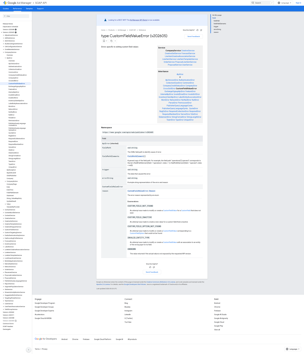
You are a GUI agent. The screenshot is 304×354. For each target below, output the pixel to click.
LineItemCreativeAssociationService (180, 56)
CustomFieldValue (170, 210)
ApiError (180, 74)
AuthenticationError (187, 80)
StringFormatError (179, 117)
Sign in (298, 3)
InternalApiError (166, 94)
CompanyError (191, 86)
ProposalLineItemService (185, 62)
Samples (29, 8)
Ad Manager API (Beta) (138, 20)
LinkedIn (128, 314)
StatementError (165, 117)
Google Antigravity (221, 318)
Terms (37, 349)
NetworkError (175, 100)
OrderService (169, 62)
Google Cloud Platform (102, 339)
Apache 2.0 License (103, 284)
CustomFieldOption (137, 233)
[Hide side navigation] (28, 349)
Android (217, 303)
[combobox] (262, 3)
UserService (187, 65)
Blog (126, 303)
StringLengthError (194, 117)
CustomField (185, 210)
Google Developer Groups (44, 307)
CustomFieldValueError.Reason (141, 191)
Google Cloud (219, 322)
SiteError (194, 114)
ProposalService (175, 65)
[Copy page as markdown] (111, 41)
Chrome (217, 307)
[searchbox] (16, 16)
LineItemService (169, 59)
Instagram (128, 311)
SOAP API (41, 3)
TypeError (179, 120)
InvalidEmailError (181, 94)
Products (111, 30)
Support (40, 8)
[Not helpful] (201, 30)
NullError (195, 100)
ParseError (173, 103)
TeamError (171, 120)
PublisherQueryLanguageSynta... (175, 108)
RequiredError (195, 111)
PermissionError (185, 103)
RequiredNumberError (171, 114)
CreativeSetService (173, 53)
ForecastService (188, 53)
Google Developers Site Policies (135, 284)
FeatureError (190, 91)
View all (217, 330)
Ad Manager (24, 3)
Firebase (217, 311)
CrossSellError (169, 88)
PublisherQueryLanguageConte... (180, 105)
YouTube (128, 322)
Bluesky (127, 307)
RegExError (164, 111)
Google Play (218, 326)
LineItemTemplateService (187, 59)
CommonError (188, 83)
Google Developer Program (45, 303)
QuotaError (193, 108)
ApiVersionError (171, 80)
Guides (6, 8)
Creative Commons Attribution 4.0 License (161, 282)
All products (132, 339)
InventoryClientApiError (168, 97)
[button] (15, 32)
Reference (17, 8)
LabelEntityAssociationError (189, 97)
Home (103, 30)
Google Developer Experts (44, 311)
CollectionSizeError (174, 83)
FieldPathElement (136, 156)
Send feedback (194, 36)
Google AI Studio (220, 314)
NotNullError (186, 100)
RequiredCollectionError (179, 111)
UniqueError (189, 120)
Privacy (44, 349)
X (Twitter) (129, 318)
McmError (165, 100)
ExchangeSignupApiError (175, 91)
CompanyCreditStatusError (174, 86)
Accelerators (39, 314)
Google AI (119, 339)
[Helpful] (197, 30)
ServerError (185, 114)
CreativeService (188, 50)
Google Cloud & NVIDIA (43, 318)
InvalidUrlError (194, 94)
